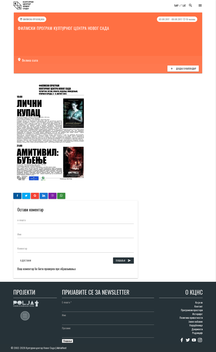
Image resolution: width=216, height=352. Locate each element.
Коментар (22, 248)
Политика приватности (191, 317)
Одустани (25, 260)
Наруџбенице (196, 325)
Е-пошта (67, 302)
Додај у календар (183, 68)
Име (19, 234)
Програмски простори (192, 310)
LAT (184, 5)
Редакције (197, 333)
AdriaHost (61, 348)
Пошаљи (123, 260)
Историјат (197, 314)
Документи (197, 329)
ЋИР (176, 5)
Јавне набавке (195, 321)
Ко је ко (199, 302)
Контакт (198, 306)
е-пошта (21, 220)
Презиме (66, 328)
